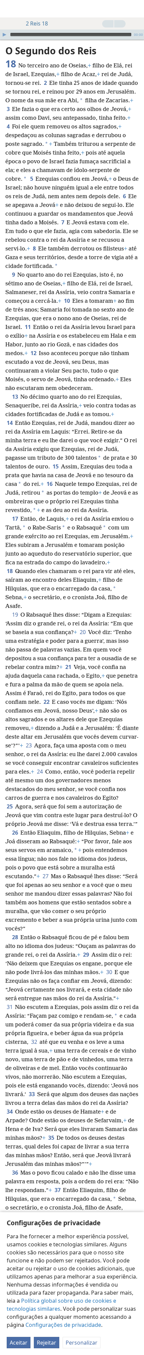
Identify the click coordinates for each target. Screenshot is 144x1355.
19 (15, 614)
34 (10, 1111)
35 (51, 1137)
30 (109, 972)
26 (15, 832)
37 (58, 1190)
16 (50, 484)
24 (40, 771)
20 (83, 632)
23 (29, 745)
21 (68, 667)
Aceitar (18, 1342)
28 (15, 937)
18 (10, 571)
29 (86, 954)
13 (15, 396)
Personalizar (81, 1342)
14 (10, 423)
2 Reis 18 (37, 23)
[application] (72, 35)
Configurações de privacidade (63, 1325)
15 (56, 466)
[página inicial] (10, 8)
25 (10, 806)
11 (28, 327)
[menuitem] (10, 8)
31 (10, 1007)
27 (46, 876)
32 (34, 1042)
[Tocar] (4, 34)
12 (34, 353)
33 (32, 1094)
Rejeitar (46, 1342)
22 (47, 701)
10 (67, 300)
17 (15, 518)
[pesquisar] (135, 8)
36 (15, 1172)
